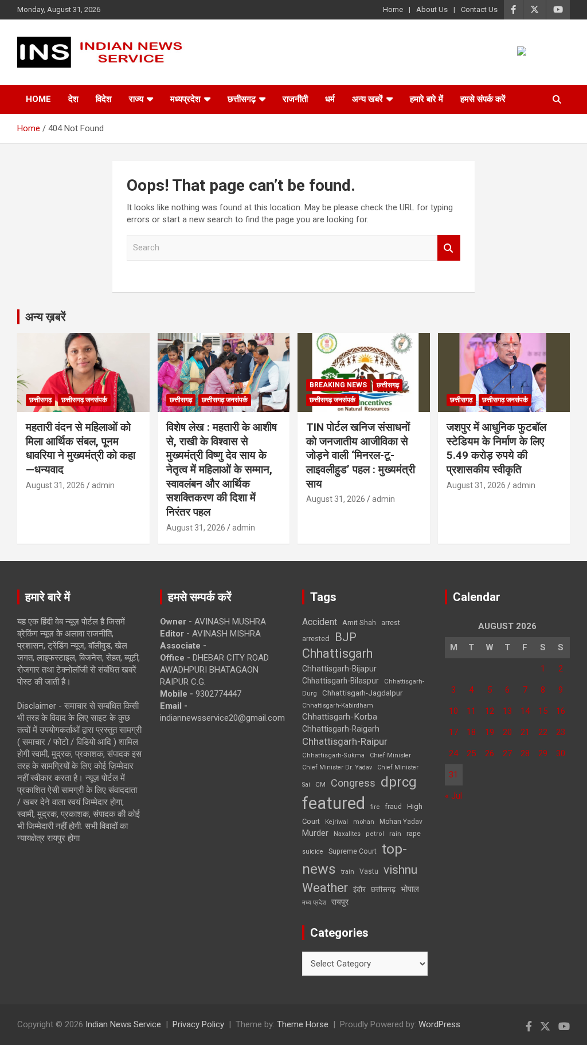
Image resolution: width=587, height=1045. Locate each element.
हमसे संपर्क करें (483, 99)
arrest (390, 623)
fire (374, 807)
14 (525, 711)
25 (471, 753)
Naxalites (347, 834)
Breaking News (338, 385)
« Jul (453, 796)
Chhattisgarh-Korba (339, 717)
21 (525, 732)
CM (320, 784)
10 (453, 711)
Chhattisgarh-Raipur (345, 741)
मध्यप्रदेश (185, 99)
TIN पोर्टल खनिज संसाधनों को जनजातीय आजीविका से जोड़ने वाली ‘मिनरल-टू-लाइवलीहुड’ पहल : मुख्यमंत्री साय (362, 455)
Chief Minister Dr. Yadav (337, 767)
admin (103, 485)
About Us (432, 9)
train (347, 871)
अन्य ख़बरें (45, 317)
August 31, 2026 (55, 485)
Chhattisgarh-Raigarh (340, 728)
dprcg (399, 782)
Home (393, 9)
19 (489, 732)
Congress (353, 783)
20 (507, 732)
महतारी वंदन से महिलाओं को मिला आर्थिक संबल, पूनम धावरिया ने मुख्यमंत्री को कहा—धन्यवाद (80, 448)
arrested (316, 638)
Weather (325, 888)
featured (333, 803)
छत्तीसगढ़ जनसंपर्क (84, 400)
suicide (312, 851)
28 (525, 753)
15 (542, 711)
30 (560, 753)
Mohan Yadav (400, 822)
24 (453, 753)
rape (413, 833)
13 (507, 711)
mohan (363, 822)
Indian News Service (123, 1024)
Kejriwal (336, 822)
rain (395, 834)
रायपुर (340, 901)
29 (542, 753)
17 (453, 732)
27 (507, 753)
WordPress (439, 1024)
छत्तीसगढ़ (383, 889)
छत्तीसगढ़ (242, 99)
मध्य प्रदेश (314, 902)
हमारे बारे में (426, 99)
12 (489, 711)
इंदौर (359, 889)
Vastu (368, 871)
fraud (393, 807)
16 (560, 711)
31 (453, 774)
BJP (346, 637)
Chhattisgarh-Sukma (333, 755)
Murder (315, 833)
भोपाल (410, 889)
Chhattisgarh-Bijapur (339, 668)
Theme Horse (302, 1024)
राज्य (136, 99)
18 (471, 732)
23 (560, 732)
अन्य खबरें (367, 99)
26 (489, 753)
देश (73, 99)
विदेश (104, 99)
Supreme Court (352, 851)
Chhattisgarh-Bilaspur (340, 680)
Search (448, 248)
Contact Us (479, 9)
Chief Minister (390, 755)
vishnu (400, 870)
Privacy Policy (198, 1024)
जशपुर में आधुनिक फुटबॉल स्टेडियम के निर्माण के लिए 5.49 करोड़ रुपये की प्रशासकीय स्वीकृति (496, 448)
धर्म (330, 99)
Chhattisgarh (337, 653)
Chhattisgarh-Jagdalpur (362, 692)
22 (542, 732)
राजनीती (295, 99)
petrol (375, 834)
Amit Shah (359, 622)
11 (471, 711)
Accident (319, 621)
